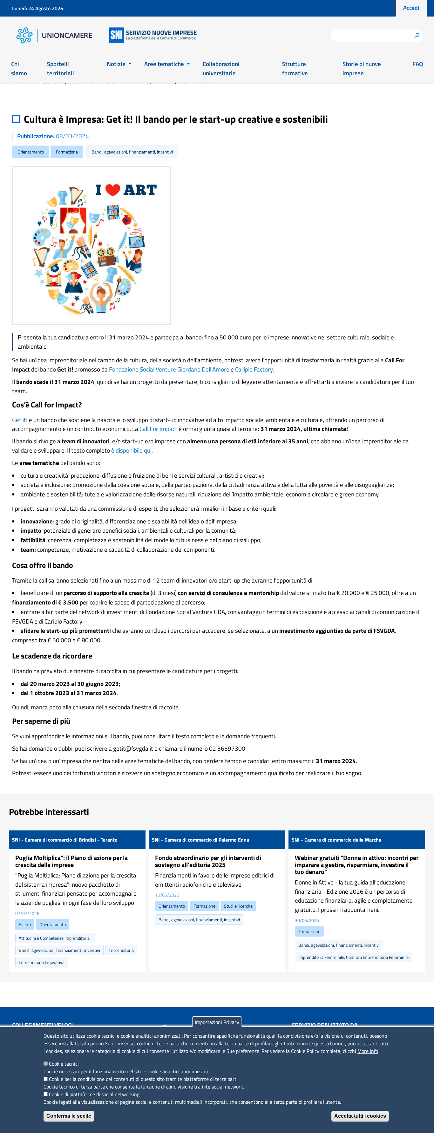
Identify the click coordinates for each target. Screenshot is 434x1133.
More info (367, 1051)
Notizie (117, 63)
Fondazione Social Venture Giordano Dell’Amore (169, 369)
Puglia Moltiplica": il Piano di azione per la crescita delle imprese (71, 861)
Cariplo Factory (254, 369)
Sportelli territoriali (60, 68)
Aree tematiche (164, 63)
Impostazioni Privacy (217, 1022)
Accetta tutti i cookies (360, 1116)
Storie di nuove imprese (361, 68)
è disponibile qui (131, 450)
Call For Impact (158, 428)
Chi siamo (19, 68)
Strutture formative (295, 68)
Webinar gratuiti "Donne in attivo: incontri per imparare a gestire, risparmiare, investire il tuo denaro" (356, 865)
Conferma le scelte (68, 1116)
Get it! (20, 419)
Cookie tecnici (64, 1064)
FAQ (417, 63)
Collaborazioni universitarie (221, 68)
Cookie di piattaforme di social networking (94, 1094)
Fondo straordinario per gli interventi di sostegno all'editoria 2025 (208, 861)
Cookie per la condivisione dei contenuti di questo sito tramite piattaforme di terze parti (143, 1079)
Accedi (411, 7)
